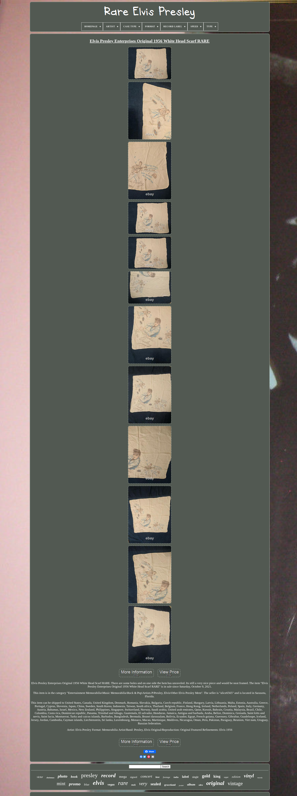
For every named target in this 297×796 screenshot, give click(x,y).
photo (62, 776)
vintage (235, 783)
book (74, 776)
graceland (169, 784)
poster (181, 785)
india (176, 777)
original (215, 783)
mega (123, 776)
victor (40, 777)
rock (133, 785)
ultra (201, 785)
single (195, 777)
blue (86, 784)
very (143, 783)
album (191, 784)
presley (89, 775)
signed (133, 777)
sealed (156, 784)
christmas (50, 778)
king (217, 776)
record (108, 775)
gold (206, 775)
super (226, 777)
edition (236, 777)
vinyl (249, 775)
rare (123, 783)
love (158, 777)
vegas (111, 784)
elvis (98, 782)
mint (61, 783)
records (259, 778)
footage (166, 777)
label (185, 776)
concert (146, 776)
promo (75, 784)
